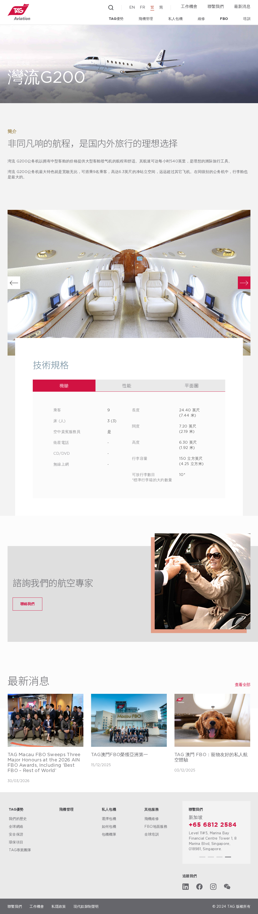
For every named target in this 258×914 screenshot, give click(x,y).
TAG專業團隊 (20, 850)
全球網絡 (16, 826)
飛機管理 (146, 18)
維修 (201, 18)
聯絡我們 (27, 604)
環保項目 (16, 842)
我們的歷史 (18, 818)
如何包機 (109, 826)
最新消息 (242, 6)
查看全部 (242, 685)
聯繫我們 (216, 6)
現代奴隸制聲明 (86, 906)
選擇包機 (109, 818)
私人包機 (175, 18)
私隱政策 (58, 906)
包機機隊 (109, 834)
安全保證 (16, 834)
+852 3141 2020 (215, 825)
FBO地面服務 (155, 826)
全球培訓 (151, 834)
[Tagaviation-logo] (19, 12)
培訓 (246, 18)
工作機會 (189, 6)
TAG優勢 (116, 18)
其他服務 (151, 809)
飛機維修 (151, 818)
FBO (224, 18)
